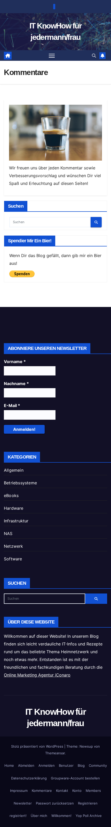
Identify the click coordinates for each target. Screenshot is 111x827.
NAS (8, 533)
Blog (81, 765)
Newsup (86, 746)
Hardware (13, 508)
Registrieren (88, 803)
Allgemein (13, 470)
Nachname (16, 383)
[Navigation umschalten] (52, 55)
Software (13, 558)
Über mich (39, 816)
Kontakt (62, 790)
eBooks (11, 495)
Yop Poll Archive (89, 816)
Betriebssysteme (20, 482)
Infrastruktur (16, 520)
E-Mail (12, 405)
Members (93, 790)
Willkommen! (61, 816)
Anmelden (46, 765)
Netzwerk (13, 546)
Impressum (19, 790)
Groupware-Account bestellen (75, 778)
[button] (94, 55)
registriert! (18, 816)
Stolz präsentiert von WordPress (37, 746)
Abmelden (26, 765)
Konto (77, 790)
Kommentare (42, 790)
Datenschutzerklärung (29, 778)
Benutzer (66, 765)
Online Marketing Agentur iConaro (37, 675)
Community (98, 765)
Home (9, 765)
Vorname (15, 361)
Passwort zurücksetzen (55, 803)
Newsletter (23, 803)
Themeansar (55, 753)
